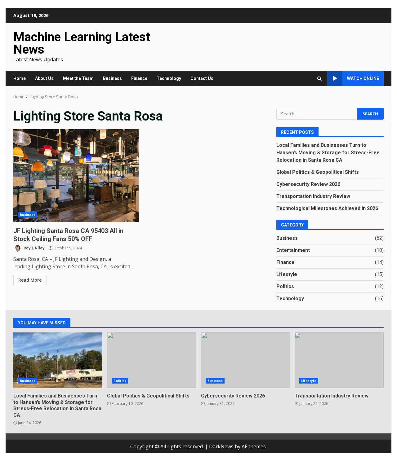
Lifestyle (286, 274)
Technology (169, 78)
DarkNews (221, 446)
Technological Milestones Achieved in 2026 (327, 208)
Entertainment (293, 250)
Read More (30, 280)
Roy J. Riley (34, 248)
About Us (44, 78)
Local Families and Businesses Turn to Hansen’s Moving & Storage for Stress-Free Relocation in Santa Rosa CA (328, 152)
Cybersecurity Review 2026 (308, 184)
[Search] (319, 79)
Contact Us (201, 78)
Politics (285, 286)
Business (112, 78)
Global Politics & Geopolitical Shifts (317, 172)
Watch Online (363, 78)
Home (19, 78)
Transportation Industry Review (313, 196)
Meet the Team (78, 78)
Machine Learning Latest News (81, 43)
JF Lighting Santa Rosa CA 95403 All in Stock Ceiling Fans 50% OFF (76, 175)
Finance (139, 78)
